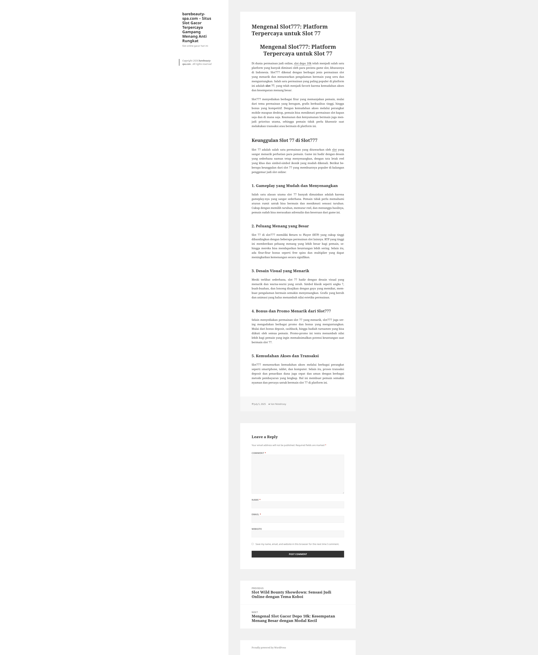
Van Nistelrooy (278, 404)
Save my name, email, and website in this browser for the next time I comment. (297, 544)
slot (334, 149)
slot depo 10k (302, 63)
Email (256, 514)
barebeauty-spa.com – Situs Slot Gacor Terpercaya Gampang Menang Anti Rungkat (196, 27)
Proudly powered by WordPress (269, 647)
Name (256, 499)
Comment (259, 453)
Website (257, 528)
